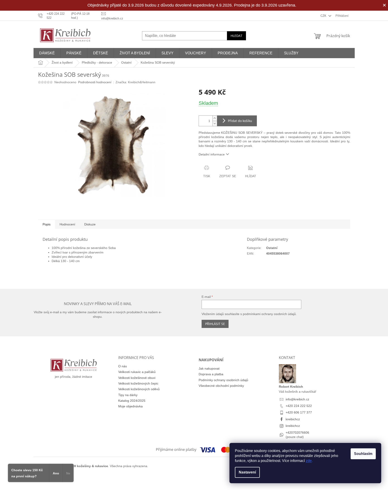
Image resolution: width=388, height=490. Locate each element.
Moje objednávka (130, 406)
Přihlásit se (215, 324)
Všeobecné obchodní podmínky (221, 385)
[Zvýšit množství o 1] (214, 118)
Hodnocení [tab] (67, 224)
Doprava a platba (211, 374)
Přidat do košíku (240, 121)
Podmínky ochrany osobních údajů (223, 380)
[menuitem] (47, 53)
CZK (324, 15)
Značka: (135, 82)
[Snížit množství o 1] (214, 123)
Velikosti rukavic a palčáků (137, 372)
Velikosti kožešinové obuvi (136, 378)
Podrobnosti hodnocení (94, 82)
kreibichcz (293, 419)
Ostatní (271, 248)
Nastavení (247, 472)
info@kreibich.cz (297, 399)
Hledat (236, 35)
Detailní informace (212, 154)
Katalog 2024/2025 (131, 400)
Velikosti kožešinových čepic (138, 383)
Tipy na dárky (127, 395)
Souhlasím (363, 454)
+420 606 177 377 (299, 412)
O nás (122, 366)
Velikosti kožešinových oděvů (139, 389)
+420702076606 (297, 432)
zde (309, 461)
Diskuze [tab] (90, 224)
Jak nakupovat (209, 368)
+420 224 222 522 (299, 406)
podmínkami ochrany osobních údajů (269, 314)
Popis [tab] (47, 224)
